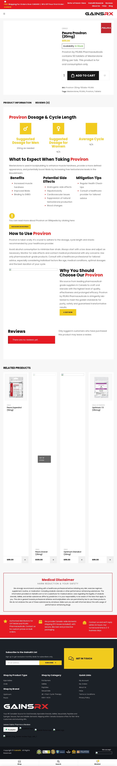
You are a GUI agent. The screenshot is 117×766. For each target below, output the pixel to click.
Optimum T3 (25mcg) (98, 408)
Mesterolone (72, 91)
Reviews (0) (42, 102)
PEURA (82, 91)
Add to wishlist (104, 75)
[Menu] (4, 13)
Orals (65, 28)
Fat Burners (101, 405)
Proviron (89, 91)
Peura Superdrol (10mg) (14, 408)
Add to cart (85, 76)
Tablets (97, 91)
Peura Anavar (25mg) (41, 553)
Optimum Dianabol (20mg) (72, 553)
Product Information (17, 102)
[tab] (17, 102)
